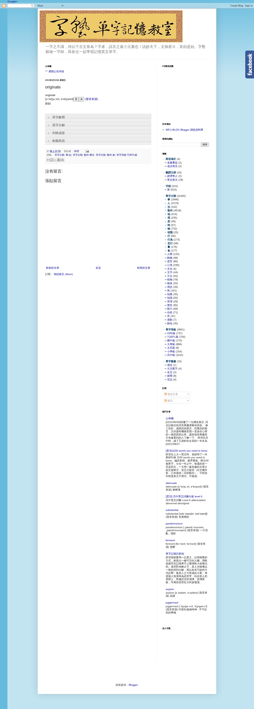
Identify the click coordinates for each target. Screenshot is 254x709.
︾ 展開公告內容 (54, 71)
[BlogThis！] (52, 160)
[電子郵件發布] (86, 151)
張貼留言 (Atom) (63, 274)
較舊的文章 (143, 267)
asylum (170, 589)
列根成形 (58, 133)
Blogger (133, 684)
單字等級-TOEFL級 (127, 155)
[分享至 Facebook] (59, 160)
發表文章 (172, 394)
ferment (170, 540)
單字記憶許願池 (175, 553)
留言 (170, 400)
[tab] (98, 117)
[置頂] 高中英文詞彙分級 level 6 (184, 496)
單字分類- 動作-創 (105, 155)
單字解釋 (58, 117)
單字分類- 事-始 (63, 155)
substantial (172, 509)
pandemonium (174, 523)
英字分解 (58, 125)
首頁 (98, 267)
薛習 (77, 151)
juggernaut (172, 602)
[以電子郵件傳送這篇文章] (48, 160)
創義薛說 (58, 141)
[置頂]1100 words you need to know (186, 450)
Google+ (12, 1)
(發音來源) (91, 99)
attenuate (171, 483)
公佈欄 (169, 418)
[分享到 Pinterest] (62, 160)
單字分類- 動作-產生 (83, 155)
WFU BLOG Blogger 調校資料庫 (184, 129)
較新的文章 (52, 267)
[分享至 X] (55, 160)
